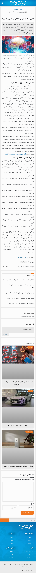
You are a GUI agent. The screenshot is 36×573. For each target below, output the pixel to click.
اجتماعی (16, 9)
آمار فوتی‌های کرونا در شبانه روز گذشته (15, 154)
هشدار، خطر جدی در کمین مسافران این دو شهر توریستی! (18, 280)
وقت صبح (25, 55)
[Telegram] (28, 570)
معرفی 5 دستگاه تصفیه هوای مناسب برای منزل (18, 466)
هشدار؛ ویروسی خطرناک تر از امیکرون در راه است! (20, 298)
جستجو (4, 520)
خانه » (20, 9)
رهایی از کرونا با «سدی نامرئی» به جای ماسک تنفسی (20, 293)
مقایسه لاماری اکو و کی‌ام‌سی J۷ (18, 425)
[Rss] (22, 570)
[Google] (25, 570)
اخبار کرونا (23, 262)
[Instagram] (31, 570)
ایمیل (32, 504)
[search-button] (2, 3)
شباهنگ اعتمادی (23, 257)
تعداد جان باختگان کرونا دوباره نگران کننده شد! (21, 304)
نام (16, 504)
